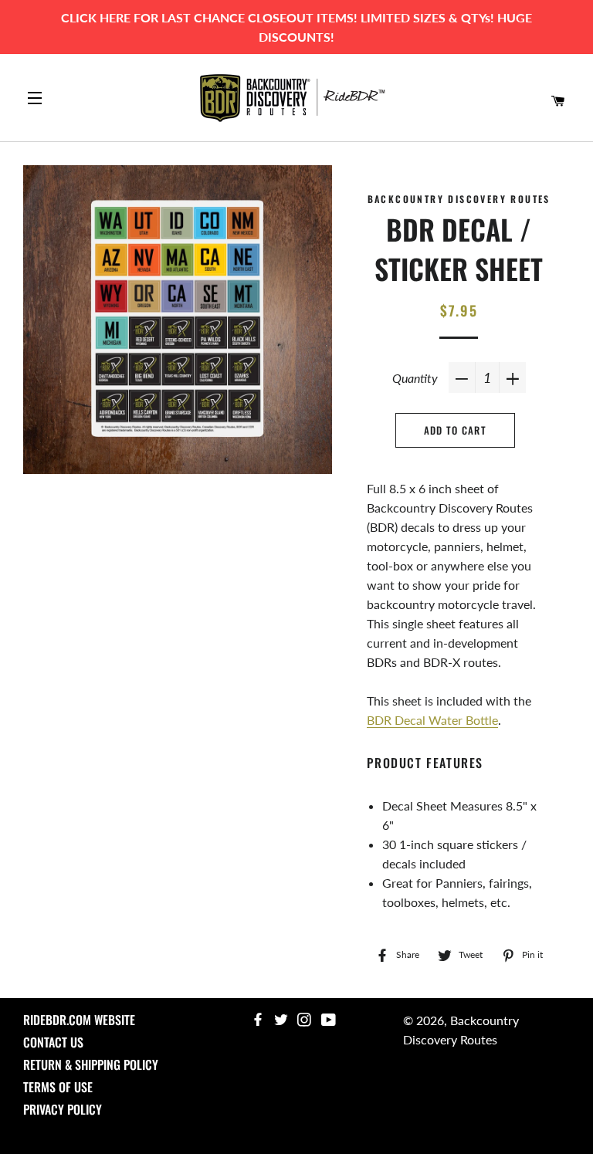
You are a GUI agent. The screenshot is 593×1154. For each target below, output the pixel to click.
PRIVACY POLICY (62, 1109)
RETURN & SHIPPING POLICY (90, 1064)
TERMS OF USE (58, 1087)
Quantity (415, 378)
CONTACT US (53, 1042)
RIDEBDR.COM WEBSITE (79, 1019)
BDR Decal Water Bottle (432, 719)
